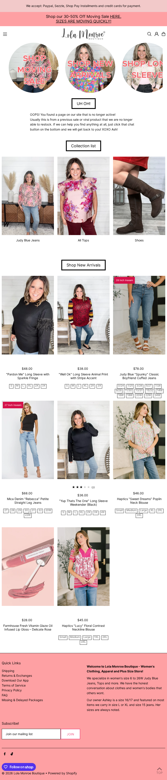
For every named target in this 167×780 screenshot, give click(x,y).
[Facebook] (5, 754)
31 (33, 510)
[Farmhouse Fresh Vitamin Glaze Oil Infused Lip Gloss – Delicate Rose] (28, 566)
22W (148, 395)
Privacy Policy (12, 690)
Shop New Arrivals (83, 265)
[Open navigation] (30, 34)
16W (121, 395)
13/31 (139, 390)
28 (12, 510)
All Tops (83, 240)
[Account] (157, 34)
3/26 (139, 385)
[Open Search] (149, 34)
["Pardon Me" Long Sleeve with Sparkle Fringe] (28, 315)
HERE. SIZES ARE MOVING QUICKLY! (88, 19)
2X (36, 385)
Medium (131, 510)
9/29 (118, 390)
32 (40, 510)
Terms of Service (14, 685)
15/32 (149, 390)
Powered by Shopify (62, 773)
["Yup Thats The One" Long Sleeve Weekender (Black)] (83, 440)
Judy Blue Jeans (28, 240)
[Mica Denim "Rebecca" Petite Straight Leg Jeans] (28, 440)
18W (129, 395)
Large (143, 510)
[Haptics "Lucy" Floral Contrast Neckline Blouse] (83, 566)
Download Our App (15, 680)
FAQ (5, 695)
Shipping (8, 671)
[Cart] (163, 34)
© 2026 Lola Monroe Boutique (23, 773)
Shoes (139, 240)
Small (119, 510)
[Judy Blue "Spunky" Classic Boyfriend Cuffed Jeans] (139, 315)
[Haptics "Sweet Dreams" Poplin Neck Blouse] (139, 440)
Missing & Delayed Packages (22, 700)
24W (157, 395)
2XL (160, 510)
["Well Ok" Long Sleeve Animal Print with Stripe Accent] (83, 315)
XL (29, 385)
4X (103, 512)
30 (26, 510)
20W (139, 395)
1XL (96, 637)
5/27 (148, 385)
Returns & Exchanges (17, 675)
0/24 (121, 385)
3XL (139, 515)
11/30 (128, 390)
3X (43, 385)
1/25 (130, 385)
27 (5, 510)
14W (159, 390)
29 (19, 510)
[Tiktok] (12, 754)
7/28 (157, 385)
